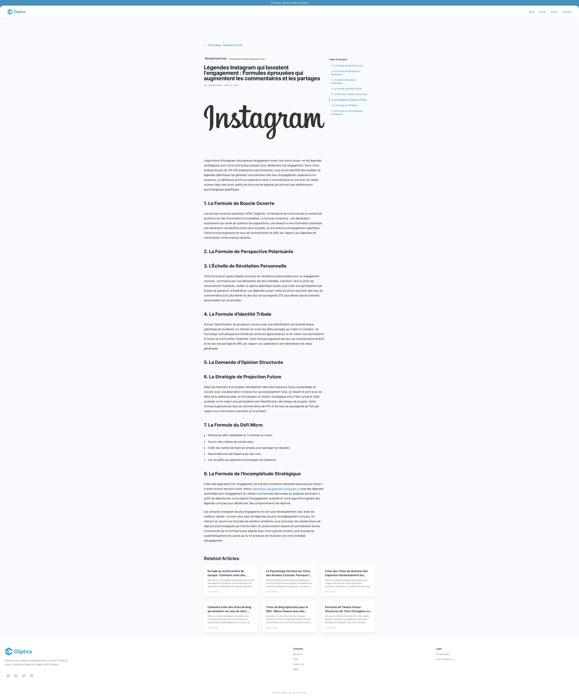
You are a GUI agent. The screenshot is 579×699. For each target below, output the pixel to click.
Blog (531, 11)
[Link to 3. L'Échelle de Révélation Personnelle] (289, 266)
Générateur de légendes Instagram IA (276, 488)
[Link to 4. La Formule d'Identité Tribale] (274, 314)
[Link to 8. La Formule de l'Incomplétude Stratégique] (303, 474)
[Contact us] (31, 675)
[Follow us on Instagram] (8, 675)
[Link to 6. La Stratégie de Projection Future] (284, 377)
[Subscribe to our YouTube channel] (16, 675)
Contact (567, 11)
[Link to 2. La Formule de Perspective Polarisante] (295, 251)
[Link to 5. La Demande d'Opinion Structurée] (285, 362)
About (554, 11)
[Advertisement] (289, 31)
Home (542, 11)
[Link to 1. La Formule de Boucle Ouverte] (277, 203)
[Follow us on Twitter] (24, 675)
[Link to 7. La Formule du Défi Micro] (265, 425)
